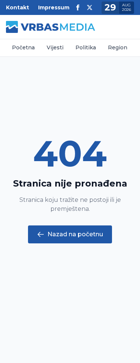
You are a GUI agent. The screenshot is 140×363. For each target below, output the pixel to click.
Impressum (53, 7)
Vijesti (55, 47)
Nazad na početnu (75, 234)
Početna (23, 47)
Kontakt (17, 7)
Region (117, 47)
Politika (85, 47)
